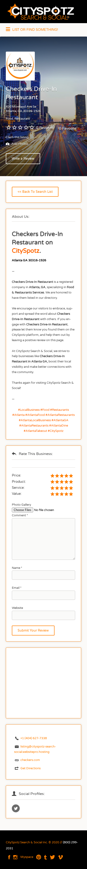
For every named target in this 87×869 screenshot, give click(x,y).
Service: (18, 488)
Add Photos (19, 144)
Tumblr (45, 857)
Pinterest (38, 857)
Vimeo (60, 857)
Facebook (9, 857)
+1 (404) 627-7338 (33, 738)
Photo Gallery (21, 505)
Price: (16, 475)
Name (17, 568)
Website (17, 608)
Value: (17, 494)
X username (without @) (16, 808)
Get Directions (30, 768)
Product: (19, 482)
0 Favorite (67, 128)
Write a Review (23, 159)
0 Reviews (45, 127)
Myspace (26, 857)
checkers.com (30, 760)
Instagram (15, 857)
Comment (20, 515)
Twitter (52, 857)
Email (16, 588)
